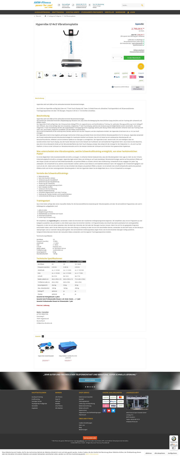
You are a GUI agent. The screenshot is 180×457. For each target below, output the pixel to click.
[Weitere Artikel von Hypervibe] (139, 24)
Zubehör (39, 336)
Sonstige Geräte (37, 401)
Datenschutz (83, 410)
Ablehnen (149, 453)
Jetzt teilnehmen (66, 7)
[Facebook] (104, 410)
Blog (80, 427)
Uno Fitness (59, 406)
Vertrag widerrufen (90, 438)
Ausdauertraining (37, 397)
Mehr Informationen (137, 88)
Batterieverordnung (85, 406)
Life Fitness (58, 397)
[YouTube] (109, 410)
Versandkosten (80, 441)
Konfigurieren (172, 453)
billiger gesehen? (139, 50)
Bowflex (57, 403)
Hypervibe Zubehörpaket (46, 356)
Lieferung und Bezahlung (87, 403)
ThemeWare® (105, 443)
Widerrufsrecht (83, 408)
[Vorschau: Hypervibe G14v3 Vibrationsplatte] (39, 75)
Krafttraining (36, 399)
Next (2, 381)
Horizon (57, 401)
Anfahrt (94, 7)
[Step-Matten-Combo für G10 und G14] (68, 347)
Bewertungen (90, 380)
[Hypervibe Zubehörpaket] (46, 347)
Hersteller (35, 406)
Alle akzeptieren (160, 453)
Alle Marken (59, 408)
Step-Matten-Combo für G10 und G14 (68, 357)
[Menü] (177, 436)
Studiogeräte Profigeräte (39, 403)
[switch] (174, 448)
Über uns (82, 425)
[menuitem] (42, 12)
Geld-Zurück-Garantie (86, 397)
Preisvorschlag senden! (137, 52)
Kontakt (81, 399)
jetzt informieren (137, 43)
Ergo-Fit (57, 399)
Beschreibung (39, 98)
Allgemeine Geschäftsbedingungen (90, 412)
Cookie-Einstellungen (85, 423)
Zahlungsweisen (84, 401)
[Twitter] (113, 410)
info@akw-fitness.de (81, 7)
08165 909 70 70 (81, 4)
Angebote (35, 408)
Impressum (82, 415)
